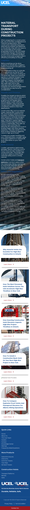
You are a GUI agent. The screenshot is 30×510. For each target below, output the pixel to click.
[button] (27, 2)
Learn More (8, 264)
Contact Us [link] (15, 508)
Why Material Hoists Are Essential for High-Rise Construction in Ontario (12, 252)
